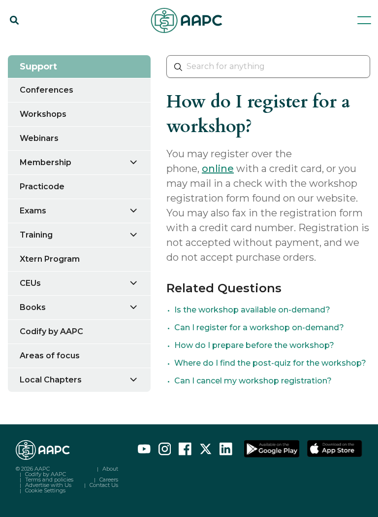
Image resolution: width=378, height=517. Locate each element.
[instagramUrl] (165, 449)
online (218, 168)
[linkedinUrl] (226, 449)
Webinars (39, 138)
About (110, 468)
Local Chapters (51, 379)
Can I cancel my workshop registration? (253, 380)
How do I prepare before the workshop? (254, 345)
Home (19, 45)
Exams (33, 210)
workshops (104, 45)
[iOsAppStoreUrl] (334, 449)
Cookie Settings (45, 490)
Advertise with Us (48, 485)
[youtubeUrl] (144, 449)
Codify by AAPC (51, 331)
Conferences (46, 90)
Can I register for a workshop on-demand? (259, 327)
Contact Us (104, 485)
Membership (45, 162)
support (58, 45)
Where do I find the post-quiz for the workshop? (270, 363)
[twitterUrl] (205, 449)
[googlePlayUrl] (271, 449)
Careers (108, 479)
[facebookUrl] (185, 449)
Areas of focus (50, 355)
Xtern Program (50, 259)
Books (33, 307)
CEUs (30, 283)
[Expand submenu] (139, 162)
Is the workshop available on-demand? (252, 309)
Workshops (43, 114)
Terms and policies (49, 479)
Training (36, 235)
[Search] (14, 20)
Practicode (42, 186)
